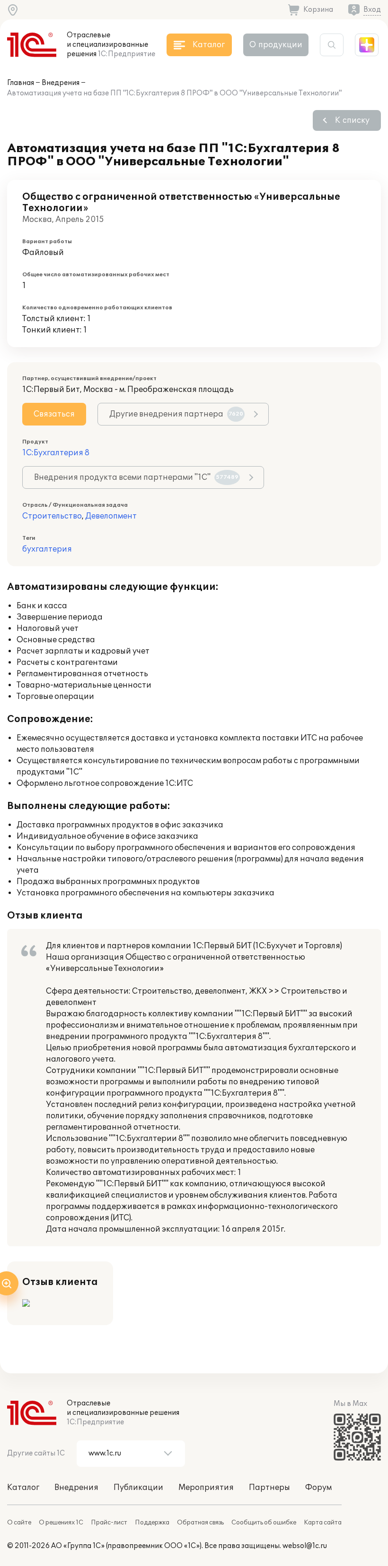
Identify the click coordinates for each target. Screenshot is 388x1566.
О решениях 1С (61, 1522)
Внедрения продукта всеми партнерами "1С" (136, 477)
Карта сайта (323, 1522)
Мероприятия (206, 1487)
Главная (20, 83)
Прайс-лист (109, 1522)
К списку (352, 120)
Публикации (138, 1487)
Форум (318, 1487)
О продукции (275, 45)
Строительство (52, 516)
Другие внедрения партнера (176, 414)
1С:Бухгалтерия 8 (55, 453)
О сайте (19, 1522)
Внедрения (60, 83)
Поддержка (152, 1522)
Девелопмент (111, 516)
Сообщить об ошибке (263, 1522)
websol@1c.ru (304, 1546)
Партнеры (269, 1487)
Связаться (54, 414)
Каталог (23, 1487)
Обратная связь (200, 1522)
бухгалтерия (47, 549)
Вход (372, 10)
